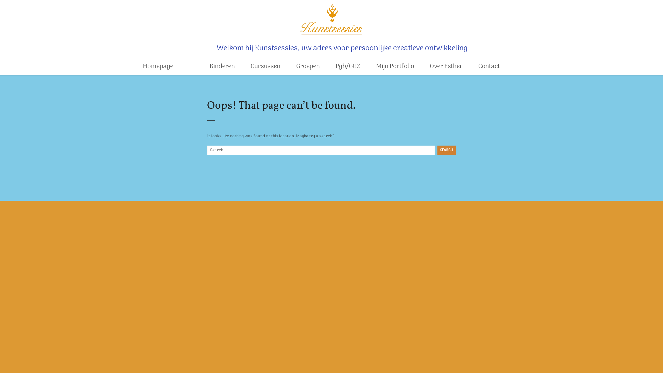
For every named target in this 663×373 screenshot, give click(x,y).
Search (446, 150)
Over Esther (446, 66)
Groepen (308, 66)
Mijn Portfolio (395, 66)
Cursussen (265, 66)
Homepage (158, 66)
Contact (489, 66)
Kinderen (222, 66)
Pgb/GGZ (348, 66)
